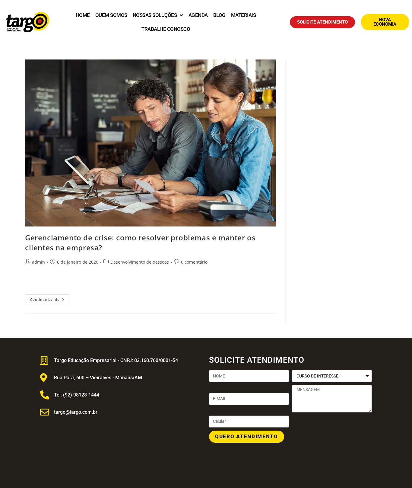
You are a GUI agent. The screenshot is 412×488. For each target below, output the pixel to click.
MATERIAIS (243, 15)
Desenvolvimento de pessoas (139, 262)
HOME (83, 15)
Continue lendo (49, 298)
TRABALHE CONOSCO (165, 29)
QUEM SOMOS (111, 15)
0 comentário (194, 262)
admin (38, 262)
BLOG (219, 15)
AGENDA (198, 15)
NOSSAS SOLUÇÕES (155, 15)
